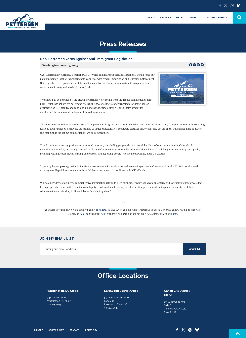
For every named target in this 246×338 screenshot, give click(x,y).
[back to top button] (237, 333)
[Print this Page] (198, 65)
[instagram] (231, 5)
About (151, 17)
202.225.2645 (54, 304)
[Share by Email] (202, 65)
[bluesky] (238, 5)
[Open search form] (239, 18)
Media (179, 17)
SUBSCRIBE (194, 249)
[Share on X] (194, 65)
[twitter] (225, 5)
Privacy (38, 330)
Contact (194, 17)
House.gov (91, 330)
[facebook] (220, 5)
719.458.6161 (171, 312)
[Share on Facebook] (190, 65)
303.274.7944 (111, 307)
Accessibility (56, 330)
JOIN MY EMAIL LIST (57, 238)
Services (165, 17)
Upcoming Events (216, 17)
